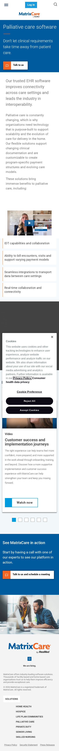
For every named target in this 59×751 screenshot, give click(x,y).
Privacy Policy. (22, 378)
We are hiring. (29, 666)
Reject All (29, 401)
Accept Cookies (29, 410)
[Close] (52, 337)
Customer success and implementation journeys (27, 442)
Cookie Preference (29, 391)
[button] (29, 223)
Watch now (25, 502)
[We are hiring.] (29, 659)
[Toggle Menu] (6, 5)
